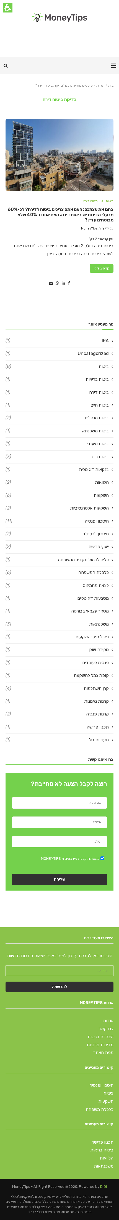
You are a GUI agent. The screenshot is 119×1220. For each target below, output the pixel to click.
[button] (5, 65)
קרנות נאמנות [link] (57, 701)
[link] (59, 16)
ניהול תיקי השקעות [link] (57, 636)
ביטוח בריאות (101, 1150)
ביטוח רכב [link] (57, 456)
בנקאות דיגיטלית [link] (57, 469)
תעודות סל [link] (57, 739)
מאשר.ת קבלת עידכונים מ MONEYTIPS (70, 858)
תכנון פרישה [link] (57, 727)
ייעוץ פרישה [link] (57, 546)
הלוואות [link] (57, 482)
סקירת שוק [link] (57, 649)
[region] (59, 85)
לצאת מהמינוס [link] (57, 585)
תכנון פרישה (102, 1142)
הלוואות (106, 1158)
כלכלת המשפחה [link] (57, 572)
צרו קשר (106, 1028)
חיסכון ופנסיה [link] (57, 521)
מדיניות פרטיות (100, 1044)
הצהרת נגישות (100, 1036)
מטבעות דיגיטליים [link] (57, 598)
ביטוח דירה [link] (90, 201)
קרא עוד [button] (103, 268)
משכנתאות (103, 1166)
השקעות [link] (57, 495)
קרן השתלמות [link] (57, 688)
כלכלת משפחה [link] (99, 1109)
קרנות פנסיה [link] (57, 714)
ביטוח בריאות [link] (57, 379)
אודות (108, 1020)
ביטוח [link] (109, 201)
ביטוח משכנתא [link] (57, 430)
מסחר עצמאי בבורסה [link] (57, 611)
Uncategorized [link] (57, 353)
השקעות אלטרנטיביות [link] (57, 508)
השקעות (105, 1101)
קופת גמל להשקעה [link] (57, 675)
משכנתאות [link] (57, 624)
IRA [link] (57, 340)
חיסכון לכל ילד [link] (57, 533)
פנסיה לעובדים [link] (57, 662)
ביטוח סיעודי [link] (57, 443)
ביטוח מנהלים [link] (57, 417)
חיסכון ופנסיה (101, 1085)
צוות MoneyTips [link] (92, 228)
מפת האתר (103, 1052)
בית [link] (110, 85)
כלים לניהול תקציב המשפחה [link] (57, 559)
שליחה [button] (59, 879)
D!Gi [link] (103, 1186)
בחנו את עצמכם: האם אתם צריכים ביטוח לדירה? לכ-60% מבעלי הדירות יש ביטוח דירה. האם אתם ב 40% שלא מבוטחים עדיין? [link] (60, 215)
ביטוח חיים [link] (57, 405)
